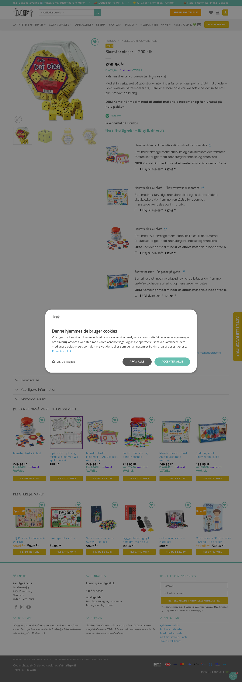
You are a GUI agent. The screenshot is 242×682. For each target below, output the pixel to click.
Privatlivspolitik (61, 351)
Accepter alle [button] (172, 361)
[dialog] (121, 341)
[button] (63, 362)
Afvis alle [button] (137, 361)
